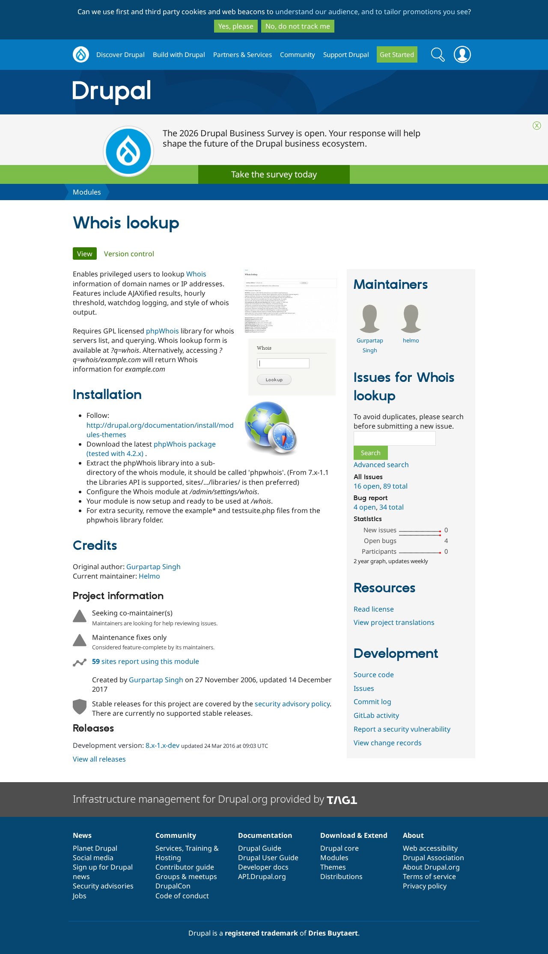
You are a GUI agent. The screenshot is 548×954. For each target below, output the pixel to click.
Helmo (149, 576)
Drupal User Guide (268, 857)
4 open (365, 507)
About (413, 835)
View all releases (99, 759)
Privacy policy (425, 886)
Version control (129, 253)
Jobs (79, 895)
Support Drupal (346, 54)
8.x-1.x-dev (162, 745)
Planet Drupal (95, 848)
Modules (87, 192)
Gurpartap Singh (153, 566)
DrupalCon (173, 886)
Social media (93, 857)
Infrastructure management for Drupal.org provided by (200, 799)
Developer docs (263, 867)
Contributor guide (184, 867)
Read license (374, 609)
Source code (374, 674)
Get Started (397, 54)
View (87, 253)
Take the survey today (274, 174)
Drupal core (339, 848)
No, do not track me (297, 26)
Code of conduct (182, 895)
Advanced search (381, 464)
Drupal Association (433, 857)
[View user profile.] (370, 330)
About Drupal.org (431, 867)
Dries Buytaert (333, 933)
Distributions (341, 876)
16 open (367, 486)
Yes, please (235, 26)
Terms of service (429, 876)
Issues (364, 688)
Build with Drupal (179, 54)
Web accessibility (430, 848)
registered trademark (261, 933)
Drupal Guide (259, 848)
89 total (395, 486)
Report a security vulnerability (402, 729)
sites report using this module (145, 661)
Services (168, 848)
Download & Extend (353, 835)
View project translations (394, 622)
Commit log (372, 701)
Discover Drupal (120, 54)
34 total (391, 507)
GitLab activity (376, 715)
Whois (196, 274)
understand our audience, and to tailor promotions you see (371, 11)
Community (297, 54)
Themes (333, 867)
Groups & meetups (186, 876)
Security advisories (103, 886)
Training (198, 848)
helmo (411, 340)
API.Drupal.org (262, 876)
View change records (388, 742)
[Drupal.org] (188, 92)
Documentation (265, 835)
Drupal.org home (81, 55)
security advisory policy (292, 703)
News (82, 835)
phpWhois (162, 331)
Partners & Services (242, 54)
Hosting (168, 857)
